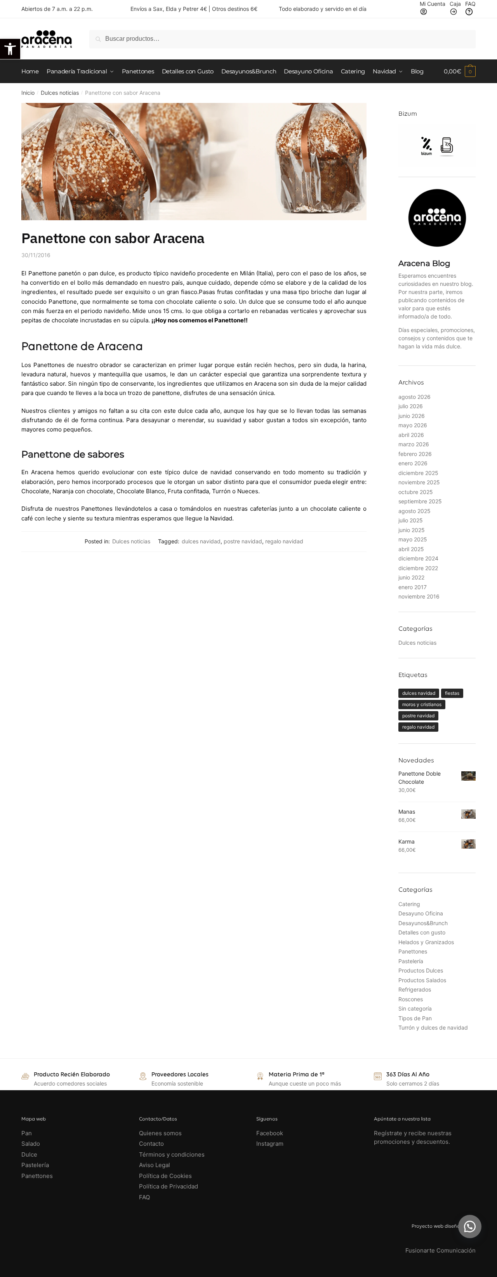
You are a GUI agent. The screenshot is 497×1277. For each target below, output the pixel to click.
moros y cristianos (421, 704)
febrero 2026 (415, 454)
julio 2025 (410, 520)
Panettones (412, 951)
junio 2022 (411, 577)
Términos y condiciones (172, 1154)
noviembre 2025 (419, 482)
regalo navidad (284, 541)
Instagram (269, 1143)
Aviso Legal (154, 1165)
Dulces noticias (60, 92)
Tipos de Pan (415, 1018)
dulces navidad (201, 541)
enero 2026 (412, 463)
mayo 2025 (412, 539)
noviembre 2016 (419, 596)
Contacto (151, 1143)
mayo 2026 (412, 425)
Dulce (29, 1154)
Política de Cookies (165, 1176)
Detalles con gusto (421, 932)
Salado (30, 1143)
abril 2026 (411, 434)
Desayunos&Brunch (423, 923)
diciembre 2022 (418, 568)
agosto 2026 (414, 396)
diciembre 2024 (418, 558)
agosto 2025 (414, 511)
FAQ (144, 1197)
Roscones (410, 999)
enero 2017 (412, 587)
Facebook (269, 1133)
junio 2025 (411, 530)
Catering (409, 904)
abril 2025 (411, 549)
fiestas (452, 693)
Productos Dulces (420, 970)
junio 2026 (411, 415)
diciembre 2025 (418, 473)
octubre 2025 (415, 492)
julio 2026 (410, 406)
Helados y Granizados (426, 942)
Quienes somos (160, 1133)
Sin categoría (415, 1008)
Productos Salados (422, 980)
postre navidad (243, 541)
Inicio (28, 92)
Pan (26, 1133)
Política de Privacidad (168, 1186)
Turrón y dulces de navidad (433, 1027)
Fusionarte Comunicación (440, 1250)
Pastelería (410, 961)
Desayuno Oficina (420, 913)
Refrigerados (414, 989)
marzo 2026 (413, 444)
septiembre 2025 (420, 501)
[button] (469, 1226)
